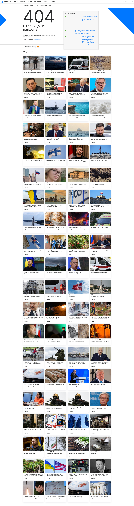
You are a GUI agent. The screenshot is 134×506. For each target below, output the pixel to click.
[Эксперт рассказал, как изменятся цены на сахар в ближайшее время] (100, 110)
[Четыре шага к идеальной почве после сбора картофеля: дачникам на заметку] (100, 178)
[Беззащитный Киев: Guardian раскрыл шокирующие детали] (55, 267)
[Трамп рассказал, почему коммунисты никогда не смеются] (100, 379)
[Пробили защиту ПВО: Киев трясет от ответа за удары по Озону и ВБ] (33, 491)
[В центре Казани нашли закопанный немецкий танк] (78, 334)
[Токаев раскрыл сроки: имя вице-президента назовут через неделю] (100, 402)
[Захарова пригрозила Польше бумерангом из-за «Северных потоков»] (33, 178)
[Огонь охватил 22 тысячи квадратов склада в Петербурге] (100, 334)
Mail (2, 505)
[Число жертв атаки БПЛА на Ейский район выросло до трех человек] (33, 379)
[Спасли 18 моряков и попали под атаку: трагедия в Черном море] (55, 66)
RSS (73, 505)
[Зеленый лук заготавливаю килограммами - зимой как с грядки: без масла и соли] (78, 447)
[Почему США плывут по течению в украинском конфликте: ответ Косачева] (55, 469)
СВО (37, 5)
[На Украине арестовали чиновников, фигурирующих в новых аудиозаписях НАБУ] (33, 290)
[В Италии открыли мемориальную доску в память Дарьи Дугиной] (55, 491)
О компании (6, 505)
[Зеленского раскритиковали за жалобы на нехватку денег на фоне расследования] (100, 133)
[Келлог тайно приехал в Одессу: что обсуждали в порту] (33, 200)
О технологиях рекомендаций (87, 505)
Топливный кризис (46, 5)
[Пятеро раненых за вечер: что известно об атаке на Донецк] (55, 290)
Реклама (12, 505)
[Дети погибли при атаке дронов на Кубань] (78, 66)
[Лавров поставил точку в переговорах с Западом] (78, 267)
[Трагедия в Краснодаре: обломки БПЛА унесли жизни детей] (100, 222)
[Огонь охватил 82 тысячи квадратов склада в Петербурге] (78, 222)
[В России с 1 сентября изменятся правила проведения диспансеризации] (78, 312)
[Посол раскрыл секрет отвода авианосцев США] (55, 110)
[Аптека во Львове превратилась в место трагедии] (55, 424)
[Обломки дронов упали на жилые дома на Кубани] (78, 469)
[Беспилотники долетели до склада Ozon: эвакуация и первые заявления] (55, 402)
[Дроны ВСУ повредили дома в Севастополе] (100, 447)
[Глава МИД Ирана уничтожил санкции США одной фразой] (55, 447)
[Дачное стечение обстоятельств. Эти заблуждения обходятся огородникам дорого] (100, 312)
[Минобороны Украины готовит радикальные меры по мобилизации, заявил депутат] (100, 491)
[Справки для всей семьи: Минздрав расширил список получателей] (55, 245)
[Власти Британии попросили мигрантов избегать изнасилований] (55, 200)
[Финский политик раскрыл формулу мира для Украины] (33, 267)
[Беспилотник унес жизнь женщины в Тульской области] (78, 491)
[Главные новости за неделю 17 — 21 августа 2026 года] (33, 447)
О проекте (77, 505)
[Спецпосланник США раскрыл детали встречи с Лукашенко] (78, 424)
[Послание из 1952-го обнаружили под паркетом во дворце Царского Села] (100, 66)
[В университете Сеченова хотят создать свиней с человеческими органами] (55, 379)
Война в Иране (29, 5)
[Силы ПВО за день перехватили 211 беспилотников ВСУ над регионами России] (55, 357)
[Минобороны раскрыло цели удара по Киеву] (100, 155)
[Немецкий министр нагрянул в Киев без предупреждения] (100, 88)
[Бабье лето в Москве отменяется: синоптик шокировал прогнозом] (33, 66)
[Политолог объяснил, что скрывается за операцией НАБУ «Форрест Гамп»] (78, 155)
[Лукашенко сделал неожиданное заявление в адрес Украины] (100, 357)
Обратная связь (123, 505)
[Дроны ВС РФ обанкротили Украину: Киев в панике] (33, 133)
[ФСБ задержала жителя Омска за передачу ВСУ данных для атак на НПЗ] (100, 424)
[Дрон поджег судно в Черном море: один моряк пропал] (78, 133)
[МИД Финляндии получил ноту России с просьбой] (33, 245)
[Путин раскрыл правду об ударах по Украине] (100, 245)
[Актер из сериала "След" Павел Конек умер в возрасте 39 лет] (100, 469)
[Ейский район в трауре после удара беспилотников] (100, 267)
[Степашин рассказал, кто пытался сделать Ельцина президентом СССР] (33, 312)
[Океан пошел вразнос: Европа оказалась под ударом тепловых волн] (78, 110)
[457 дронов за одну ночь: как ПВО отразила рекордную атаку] (33, 155)
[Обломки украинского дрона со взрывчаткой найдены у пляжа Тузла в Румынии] (33, 222)
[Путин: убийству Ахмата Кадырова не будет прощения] (78, 88)
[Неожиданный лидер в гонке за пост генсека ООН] (33, 402)
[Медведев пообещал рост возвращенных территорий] (33, 334)
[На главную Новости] (7, 1)
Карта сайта (130, 505)
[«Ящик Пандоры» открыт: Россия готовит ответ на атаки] (100, 200)
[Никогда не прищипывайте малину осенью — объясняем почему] (78, 245)
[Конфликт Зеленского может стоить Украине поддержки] (55, 334)
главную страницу (38, 39)
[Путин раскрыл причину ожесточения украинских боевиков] (78, 379)
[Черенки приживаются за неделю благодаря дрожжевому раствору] (33, 469)
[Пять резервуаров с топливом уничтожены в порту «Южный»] (78, 357)
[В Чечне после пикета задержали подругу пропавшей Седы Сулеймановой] (55, 178)
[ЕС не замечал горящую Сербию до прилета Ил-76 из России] (33, 88)
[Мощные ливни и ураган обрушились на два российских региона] (33, 357)
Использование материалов (113, 505)
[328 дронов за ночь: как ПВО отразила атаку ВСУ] (55, 312)
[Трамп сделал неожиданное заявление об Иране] (55, 133)
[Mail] (2, 1)
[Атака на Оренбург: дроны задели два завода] (78, 402)
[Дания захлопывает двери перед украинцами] (78, 290)
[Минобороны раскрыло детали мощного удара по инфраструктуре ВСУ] (33, 424)
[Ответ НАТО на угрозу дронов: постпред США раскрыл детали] (33, 110)
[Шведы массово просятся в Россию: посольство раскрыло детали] (78, 178)
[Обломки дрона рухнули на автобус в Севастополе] (100, 290)
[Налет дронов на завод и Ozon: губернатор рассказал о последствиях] (55, 88)
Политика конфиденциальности (100, 505)
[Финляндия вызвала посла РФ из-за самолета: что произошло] (55, 155)
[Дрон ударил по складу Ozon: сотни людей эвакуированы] (78, 200)
